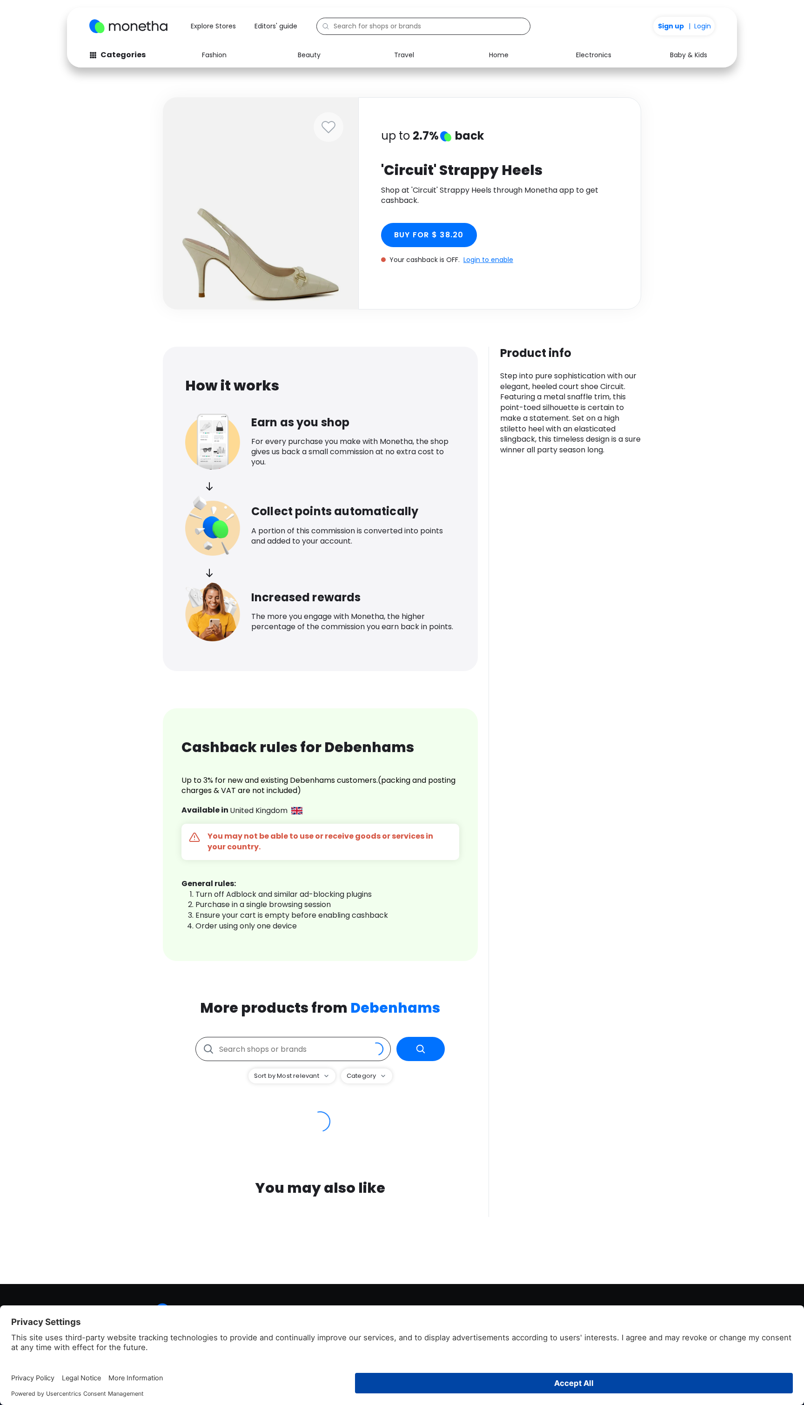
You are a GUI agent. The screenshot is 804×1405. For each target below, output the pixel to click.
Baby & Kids (688, 55)
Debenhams (395, 1008)
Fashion (214, 55)
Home (499, 55)
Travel (404, 55)
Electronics (593, 55)
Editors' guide (276, 26)
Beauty (309, 55)
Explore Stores (213, 26)
